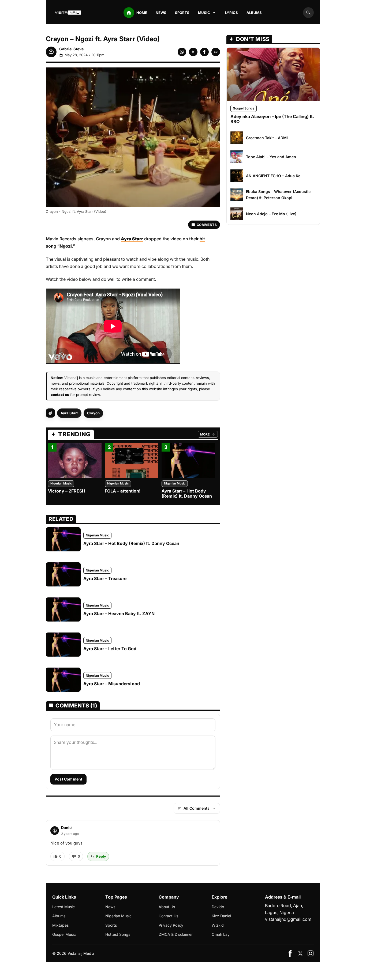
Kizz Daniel (221, 916)
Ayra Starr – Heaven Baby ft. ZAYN (119, 613)
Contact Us (168, 916)
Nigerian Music (61, 483)
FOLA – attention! (122, 491)
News (161, 12)
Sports (182, 12)
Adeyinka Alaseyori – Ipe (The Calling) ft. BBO (272, 118)
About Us (167, 906)
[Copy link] (215, 52)
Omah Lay (221, 934)
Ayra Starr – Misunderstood (111, 683)
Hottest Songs (117, 934)
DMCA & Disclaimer (176, 934)
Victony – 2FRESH (66, 491)
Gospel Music (64, 934)
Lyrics (231, 12)
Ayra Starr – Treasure (104, 578)
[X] (300, 953)
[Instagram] (310, 953)
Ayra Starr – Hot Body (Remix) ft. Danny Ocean (187, 493)
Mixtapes (60, 925)
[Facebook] (290, 953)
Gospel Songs (243, 108)
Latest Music (63, 906)
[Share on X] (193, 52)
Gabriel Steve (71, 49)
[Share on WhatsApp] (182, 52)
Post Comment (68, 779)
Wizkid (218, 925)
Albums (254, 12)
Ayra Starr (69, 413)
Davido (218, 906)
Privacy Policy (171, 925)
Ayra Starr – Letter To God (109, 648)
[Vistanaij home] (68, 12)
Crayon (93, 413)
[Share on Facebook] (204, 52)
